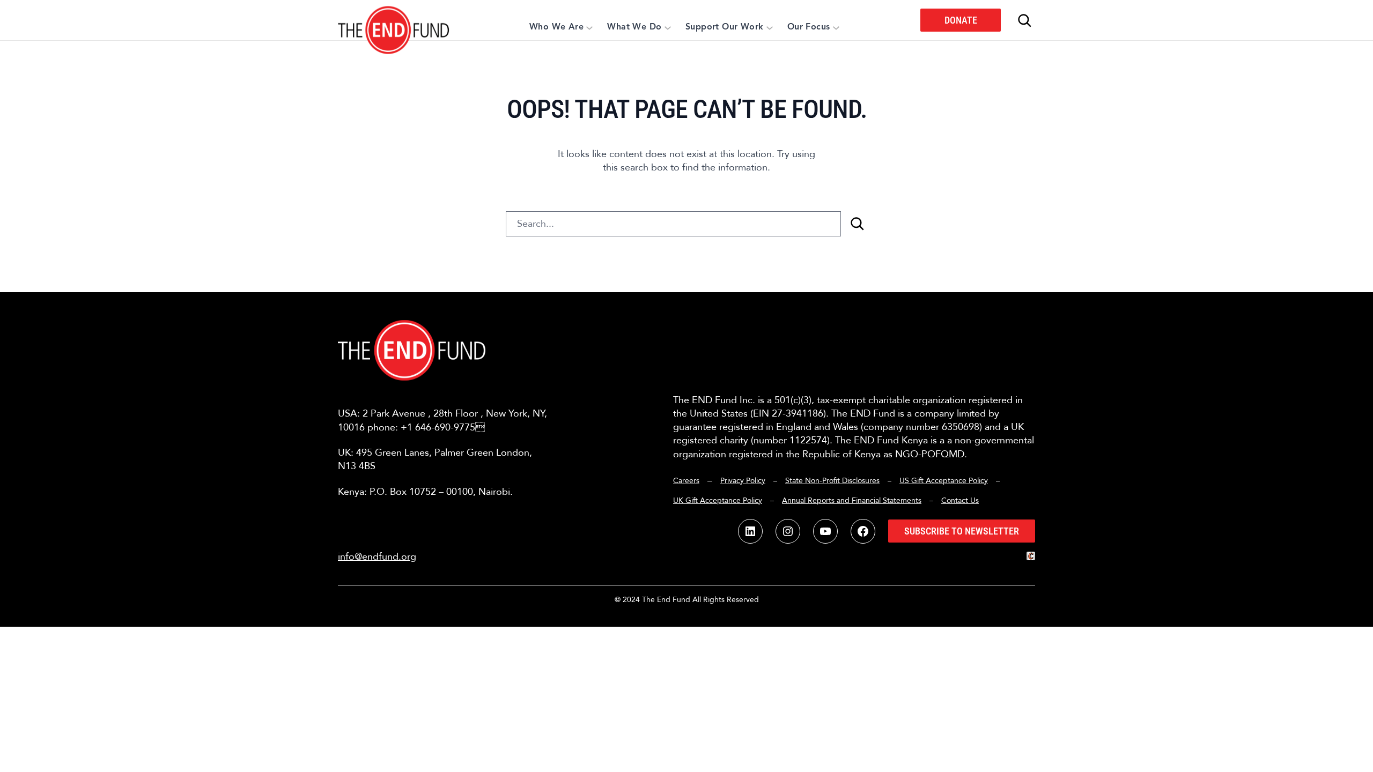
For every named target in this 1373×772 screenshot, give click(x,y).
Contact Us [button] (960, 500)
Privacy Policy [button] (742, 481)
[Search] (857, 223)
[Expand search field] (1024, 20)
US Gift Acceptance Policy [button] (943, 481)
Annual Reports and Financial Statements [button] (851, 500)
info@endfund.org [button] (377, 556)
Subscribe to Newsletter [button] (961, 531)
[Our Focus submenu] (836, 27)
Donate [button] (960, 20)
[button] (394, 20)
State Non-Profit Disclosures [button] (832, 481)
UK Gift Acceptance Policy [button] (717, 500)
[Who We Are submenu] (589, 27)
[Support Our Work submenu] (769, 27)
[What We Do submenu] (668, 27)
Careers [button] (686, 481)
